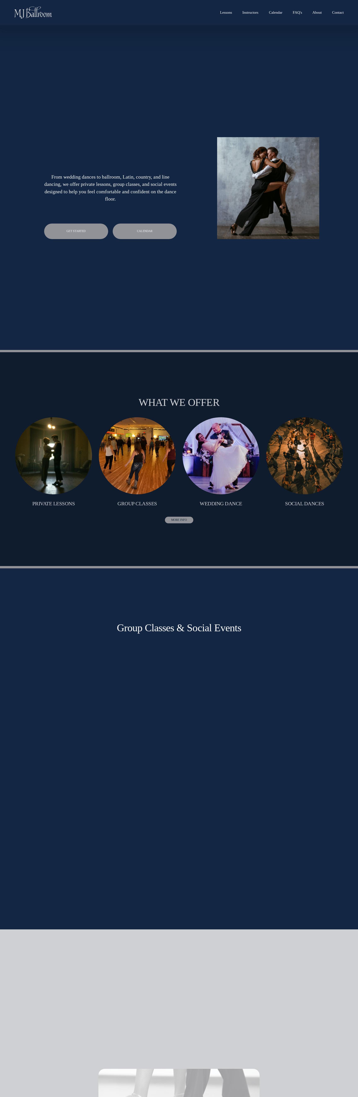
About (317, 12)
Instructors (250, 12)
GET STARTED (76, 231)
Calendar (275, 12)
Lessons (226, 12)
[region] (179, 462)
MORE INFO (179, 519)
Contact (338, 12)
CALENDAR (144, 231)
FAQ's (297, 12)
